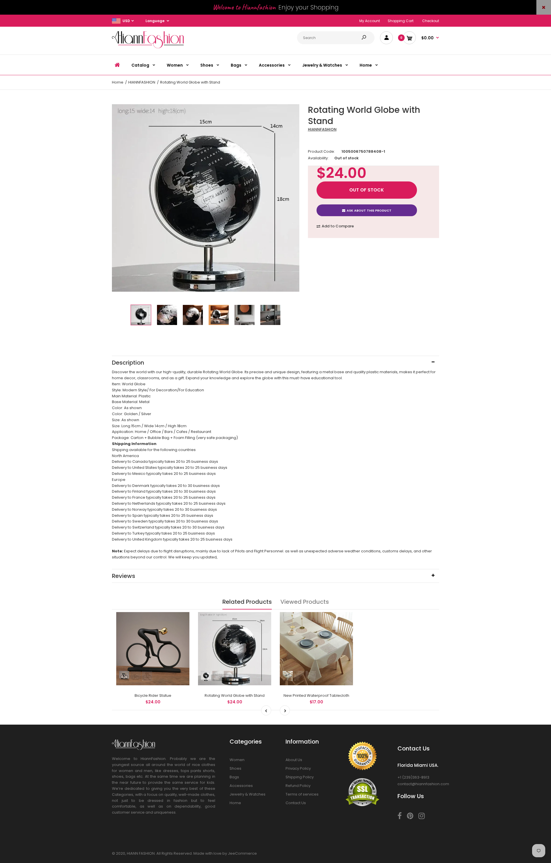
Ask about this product (369, 210)
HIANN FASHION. (141, 853)
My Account (369, 20)
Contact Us (296, 803)
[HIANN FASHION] (148, 47)
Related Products (247, 602)
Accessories (241, 785)
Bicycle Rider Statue (153, 695)
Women (237, 760)
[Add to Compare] (181, 620)
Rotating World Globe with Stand (235, 695)
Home (235, 803)
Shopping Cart (401, 20)
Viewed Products (304, 602)
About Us (294, 760)
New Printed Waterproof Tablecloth (316, 695)
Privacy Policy (298, 768)
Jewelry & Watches (247, 794)
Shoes (235, 768)
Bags (234, 777)
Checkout (430, 20)
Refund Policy (298, 785)
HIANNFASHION (322, 129)
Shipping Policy (300, 777)
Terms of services (302, 794)
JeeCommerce (242, 853)
